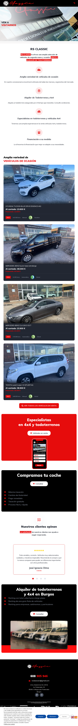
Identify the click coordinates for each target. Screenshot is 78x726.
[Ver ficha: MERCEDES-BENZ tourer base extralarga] (39, 252)
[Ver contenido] (39, 24)
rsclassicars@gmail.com (40, 681)
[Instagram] (42, 695)
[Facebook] (37, 695)
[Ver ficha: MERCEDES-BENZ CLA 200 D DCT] (39, 312)
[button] (33, 578)
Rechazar (53, 716)
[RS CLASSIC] (19, 3)
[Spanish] (76, 717)
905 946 (39, 676)
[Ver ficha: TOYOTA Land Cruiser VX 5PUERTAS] (39, 371)
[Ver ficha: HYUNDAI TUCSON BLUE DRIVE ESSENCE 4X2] (39, 193)
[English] (72, 717)
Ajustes (64, 716)
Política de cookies (9, 724)
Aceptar (40, 716)
